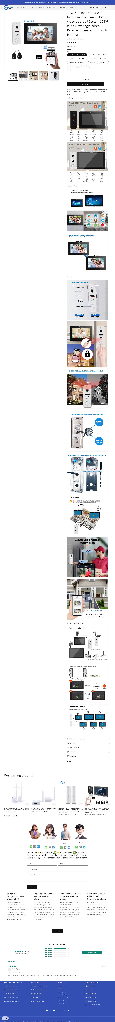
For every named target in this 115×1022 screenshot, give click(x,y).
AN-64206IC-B (84, 66)
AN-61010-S (93, 62)
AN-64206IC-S (72, 66)
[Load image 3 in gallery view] (33, 76)
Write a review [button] (92, 952)
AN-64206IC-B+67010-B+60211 (77, 58)
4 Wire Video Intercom (11, 986)
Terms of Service (62, 995)
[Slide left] (6, 76)
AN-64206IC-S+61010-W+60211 (77, 62)
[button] (24, 7)
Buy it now (85, 84)
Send (32, 887)
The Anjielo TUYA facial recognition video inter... (44, 896)
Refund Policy (61, 989)
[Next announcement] (110, 2)
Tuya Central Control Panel (39, 986)
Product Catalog (47, 852)
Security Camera (36, 993)
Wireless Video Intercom (11, 997)
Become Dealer (66, 852)
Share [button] (70, 761)
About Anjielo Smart (91, 982)
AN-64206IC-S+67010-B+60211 (77, 55)
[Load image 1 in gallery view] (13, 76)
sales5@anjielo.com (91, 997)
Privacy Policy (61, 986)
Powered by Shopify (77, 1021)
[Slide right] (61, 76)
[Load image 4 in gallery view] (43, 76)
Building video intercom (11, 1001)
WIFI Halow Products (37, 990)
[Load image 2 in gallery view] (23, 76)
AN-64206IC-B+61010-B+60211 (98, 58)
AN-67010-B (104, 62)
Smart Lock (34, 997)
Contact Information (63, 998)
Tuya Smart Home (37, 982)
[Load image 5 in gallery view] (54, 76)
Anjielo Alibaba (62, 1001)
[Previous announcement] (5, 2)
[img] (12, 966)
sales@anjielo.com (90, 993)
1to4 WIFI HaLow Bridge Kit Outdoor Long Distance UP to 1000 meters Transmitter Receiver (43, 809)
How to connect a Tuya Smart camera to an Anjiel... (70, 896)
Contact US (88, 990)
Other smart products (37, 1001)
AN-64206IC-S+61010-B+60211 (98, 55)
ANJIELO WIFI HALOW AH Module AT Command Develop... (96, 896)
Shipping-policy (62, 992)
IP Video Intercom (9, 993)
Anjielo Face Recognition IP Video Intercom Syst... (16, 896)
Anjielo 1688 (61, 1004)
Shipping (69, 48)
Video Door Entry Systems (13, 982)
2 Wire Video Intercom (11, 990)
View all (57, 931)
